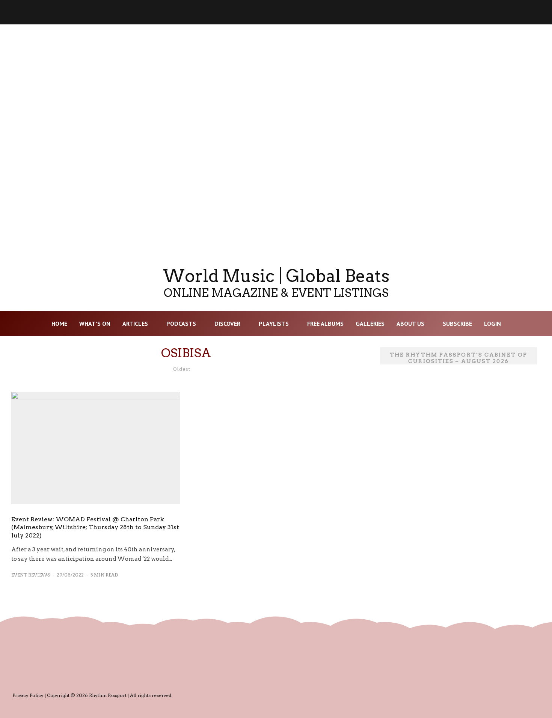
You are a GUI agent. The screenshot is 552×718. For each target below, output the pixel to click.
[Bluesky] (453, 12)
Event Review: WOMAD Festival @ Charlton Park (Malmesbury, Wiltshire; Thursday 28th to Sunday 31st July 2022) (95, 527)
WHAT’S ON (94, 323)
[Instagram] (414, 12)
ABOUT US (410, 323)
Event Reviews (30, 575)
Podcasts (181, 323)
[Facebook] (394, 12)
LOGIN (492, 323)
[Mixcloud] (472, 12)
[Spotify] (492, 12)
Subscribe (457, 323)
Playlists (274, 323)
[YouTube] (433, 12)
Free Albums (325, 323)
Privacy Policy (28, 695)
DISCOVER (227, 323)
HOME (59, 323)
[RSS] (511, 12)
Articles (135, 323)
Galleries (370, 323)
